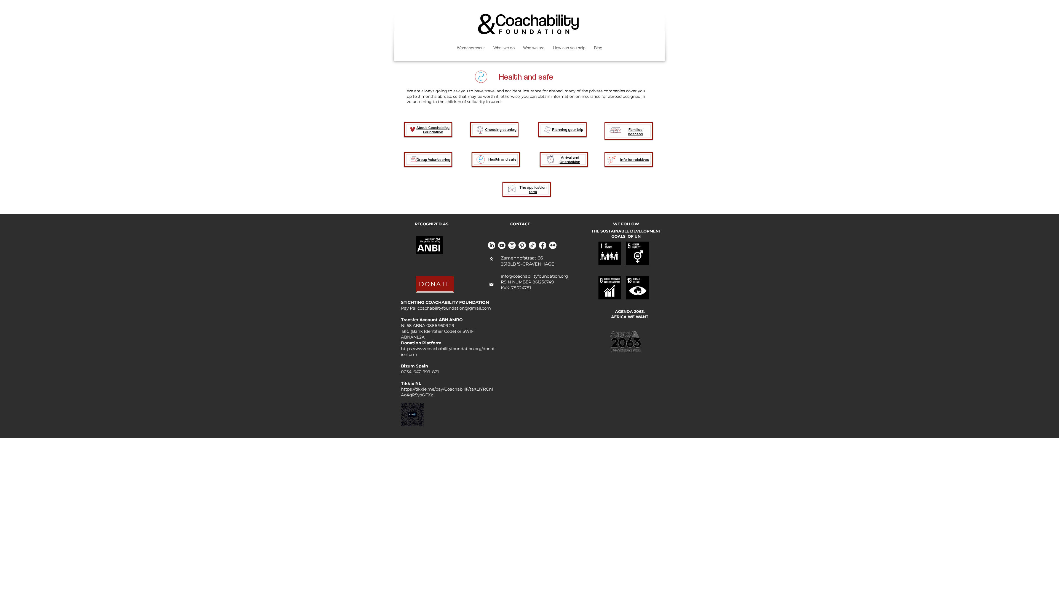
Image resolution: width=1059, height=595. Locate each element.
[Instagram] (512, 245)
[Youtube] (502, 245)
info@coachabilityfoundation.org (534, 276)
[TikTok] (532, 245)
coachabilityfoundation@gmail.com (454, 308)
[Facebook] (542, 245)
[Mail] (491, 284)
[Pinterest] (522, 245)
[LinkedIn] (491, 245)
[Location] (491, 259)
